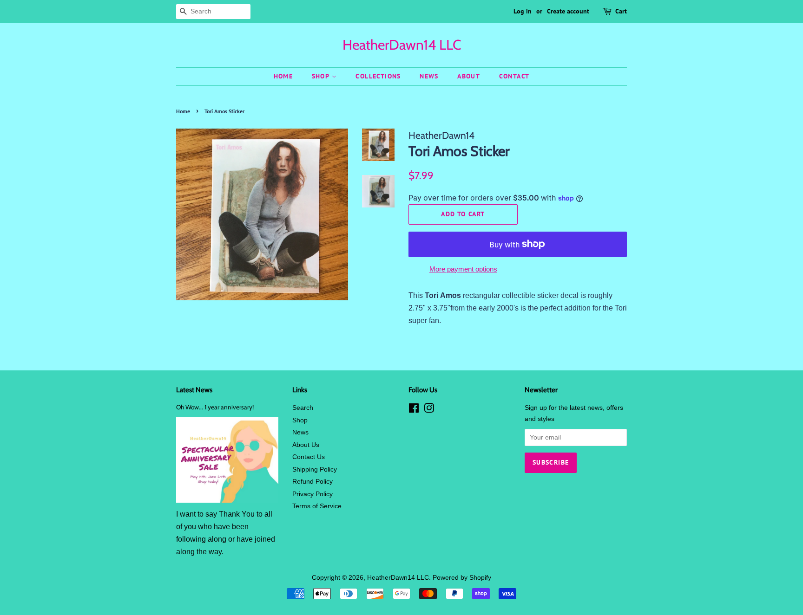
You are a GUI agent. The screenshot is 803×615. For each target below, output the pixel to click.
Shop (322, 76)
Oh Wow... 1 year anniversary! (215, 407)
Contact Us (308, 456)
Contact (514, 76)
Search (302, 407)
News (429, 76)
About (468, 76)
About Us (305, 444)
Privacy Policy (312, 494)
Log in (522, 11)
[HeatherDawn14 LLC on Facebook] (413, 410)
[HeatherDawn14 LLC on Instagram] (429, 410)
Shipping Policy (314, 469)
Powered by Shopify (462, 577)
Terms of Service (317, 506)
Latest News (194, 390)
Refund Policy (312, 481)
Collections (378, 76)
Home (283, 76)
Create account (568, 11)
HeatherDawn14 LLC (401, 45)
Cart (621, 11)
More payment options (463, 269)
